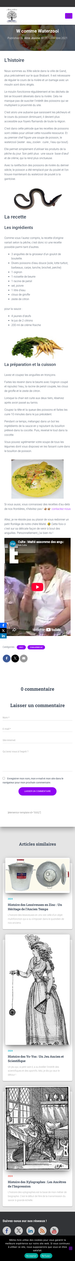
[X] (3, 630)
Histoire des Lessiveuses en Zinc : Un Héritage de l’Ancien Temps (35, 907)
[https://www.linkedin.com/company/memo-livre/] (30, 1230)
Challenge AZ (36, 647)
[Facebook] (3, 625)
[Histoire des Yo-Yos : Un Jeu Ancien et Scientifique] (37, 989)
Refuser (46, 1255)
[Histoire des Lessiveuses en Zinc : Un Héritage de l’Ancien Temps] (37, 875)
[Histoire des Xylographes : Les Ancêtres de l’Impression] (37, 1128)
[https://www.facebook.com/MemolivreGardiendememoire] (7, 1230)
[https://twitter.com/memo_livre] (18, 1230)
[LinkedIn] (3, 635)
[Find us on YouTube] (54, 1230)
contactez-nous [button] (61, 509)
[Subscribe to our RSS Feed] (42, 1230)
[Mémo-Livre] (34, 16)
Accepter (31, 1255)
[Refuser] (70, 1248)
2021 (21, 647)
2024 (10, 899)
